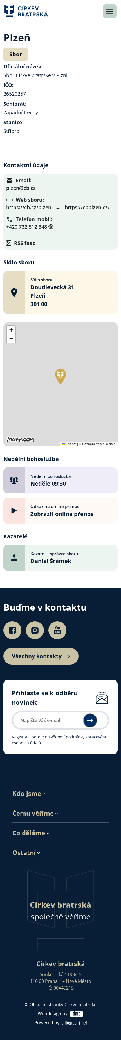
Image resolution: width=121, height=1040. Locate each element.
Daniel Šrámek (50, 561)
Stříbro (11, 131)
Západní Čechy (20, 112)
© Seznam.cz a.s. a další (97, 443)
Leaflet (70, 443)
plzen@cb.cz (21, 187)
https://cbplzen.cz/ (87, 207)
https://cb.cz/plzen (28, 207)
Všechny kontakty (37, 656)
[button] (60, 376)
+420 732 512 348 (26, 226)
